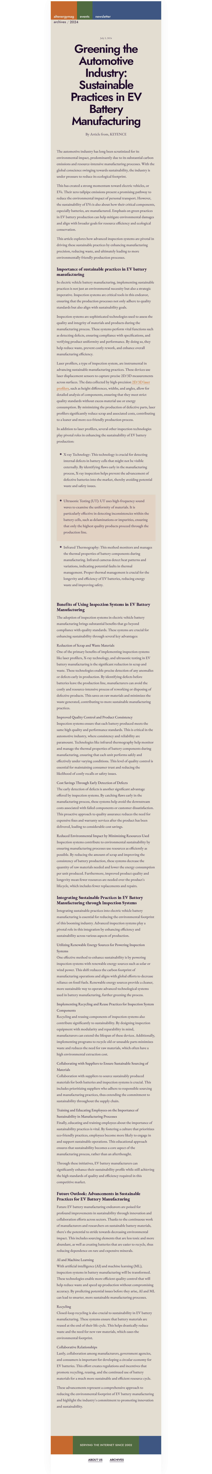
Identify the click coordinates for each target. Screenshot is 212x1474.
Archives (117, 1460)
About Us (95, 1460)
